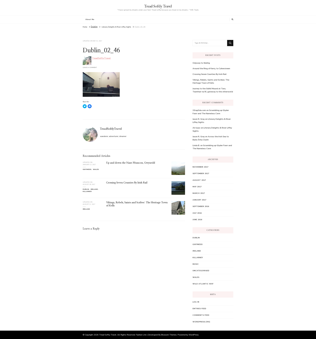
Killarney (87, 191)
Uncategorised (201, 270)
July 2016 (197, 213)
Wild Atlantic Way (203, 284)
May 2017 (197, 187)
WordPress (194, 334)
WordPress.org (201, 322)
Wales (96, 169)
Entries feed (199, 308)
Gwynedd (87, 169)
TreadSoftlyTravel (101, 58)
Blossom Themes (169, 334)
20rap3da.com (199, 110)
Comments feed (201, 315)
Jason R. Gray (199, 119)
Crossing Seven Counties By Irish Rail (126, 182)
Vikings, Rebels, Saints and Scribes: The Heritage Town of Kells (211, 81)
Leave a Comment (90, 67)
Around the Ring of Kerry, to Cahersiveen (211, 68)
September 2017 (201, 173)
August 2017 (199, 180)
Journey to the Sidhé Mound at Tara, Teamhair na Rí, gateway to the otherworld (213, 90)
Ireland (94, 189)
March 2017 (199, 193)
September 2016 (201, 206)
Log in (196, 302)
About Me (89, 19)
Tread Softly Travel (158, 6)
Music (196, 264)
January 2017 (199, 200)
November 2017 (200, 167)
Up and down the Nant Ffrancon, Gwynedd (130, 163)
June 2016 (197, 219)
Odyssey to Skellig (201, 63)
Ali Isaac (196, 127)
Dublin (94, 26)
